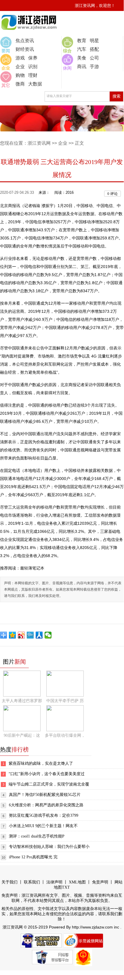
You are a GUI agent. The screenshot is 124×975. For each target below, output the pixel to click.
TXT (66, 887)
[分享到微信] (48, 635)
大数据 (35, 83)
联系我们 (32, 882)
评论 (112, 193)
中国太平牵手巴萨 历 (65, 701)
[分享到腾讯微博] (30, 635)
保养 (32, 57)
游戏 (20, 57)
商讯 (81, 66)
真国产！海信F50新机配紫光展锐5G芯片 (45, 794)
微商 (20, 83)
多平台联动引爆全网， (65, 735)
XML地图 (77, 882)
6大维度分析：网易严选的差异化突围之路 (46, 805)
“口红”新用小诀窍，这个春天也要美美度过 (47, 774)
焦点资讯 (25, 40)
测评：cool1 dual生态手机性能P (36, 836)
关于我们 (9, 882)
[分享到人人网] (39, 635)
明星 (94, 40)
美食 (81, 57)
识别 (32, 66)
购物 (20, 75)
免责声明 (100, 882)
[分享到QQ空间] (12, 635)
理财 (32, 75)
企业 (20, 66)
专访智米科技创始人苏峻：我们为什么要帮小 (49, 846)
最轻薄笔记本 (32, 568)
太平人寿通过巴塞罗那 (22, 701)
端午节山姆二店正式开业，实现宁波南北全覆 (49, 784)
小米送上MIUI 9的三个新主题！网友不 (43, 826)
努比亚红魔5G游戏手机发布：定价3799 (43, 815)
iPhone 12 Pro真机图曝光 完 (33, 857)
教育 (81, 40)
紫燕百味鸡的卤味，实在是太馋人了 (41, 763)
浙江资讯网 (39, 143)
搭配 (94, 49)
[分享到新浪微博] (21, 635)
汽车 (81, 49)
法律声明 (54, 882)
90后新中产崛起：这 (22, 735)
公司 (94, 57)
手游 (94, 66)
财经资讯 (25, 49)
